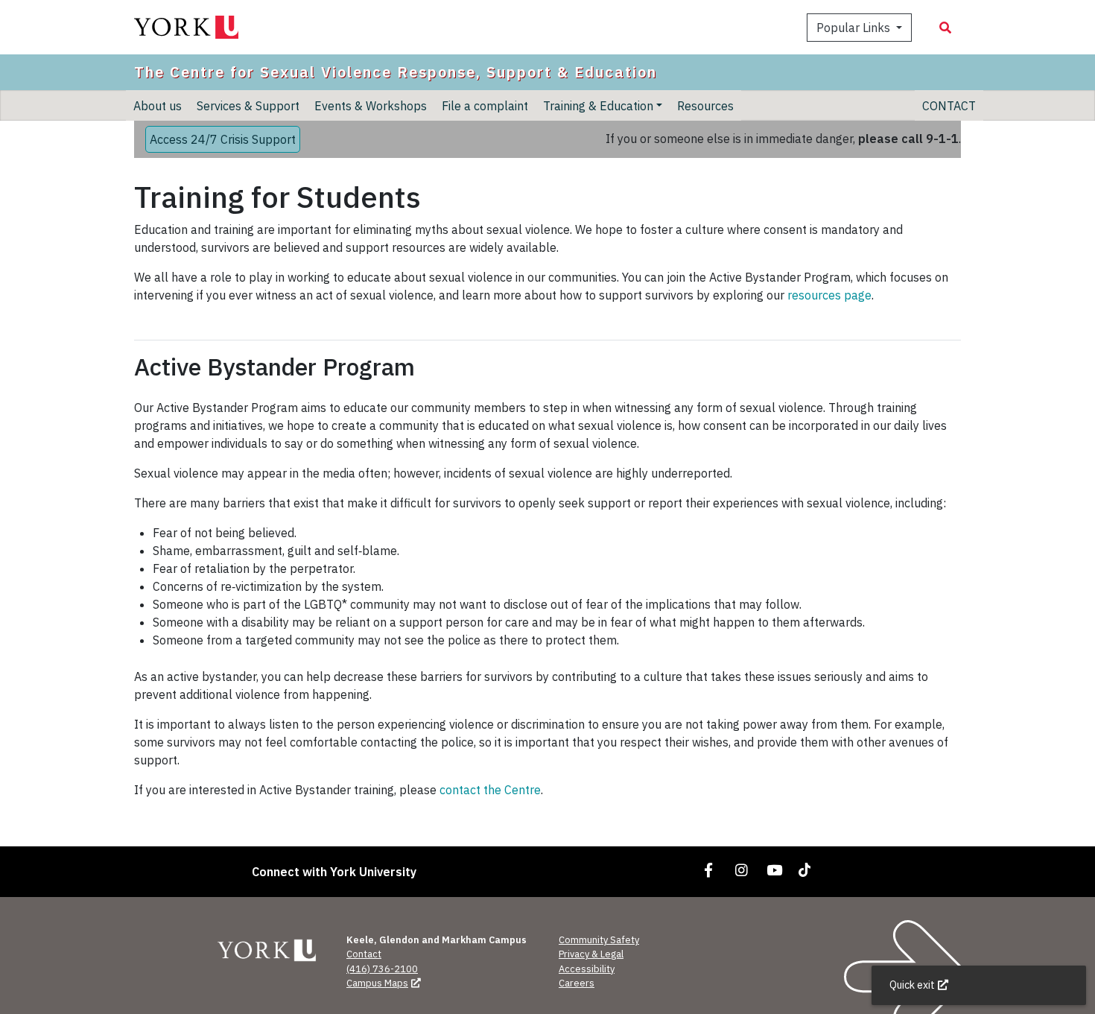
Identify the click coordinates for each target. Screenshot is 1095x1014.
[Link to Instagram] (742, 869)
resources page (829, 295)
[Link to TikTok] (807, 869)
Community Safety (599, 940)
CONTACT (949, 105)
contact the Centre (490, 789)
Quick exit (912, 985)
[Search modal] (945, 27)
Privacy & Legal (591, 954)
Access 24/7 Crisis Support (223, 139)
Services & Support (248, 105)
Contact (363, 954)
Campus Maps (377, 983)
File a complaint (485, 105)
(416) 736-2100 (382, 969)
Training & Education (598, 105)
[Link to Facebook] (709, 869)
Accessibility (587, 969)
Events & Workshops (370, 105)
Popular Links (854, 27)
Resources (705, 105)
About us (157, 105)
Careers (576, 983)
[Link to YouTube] (774, 869)
